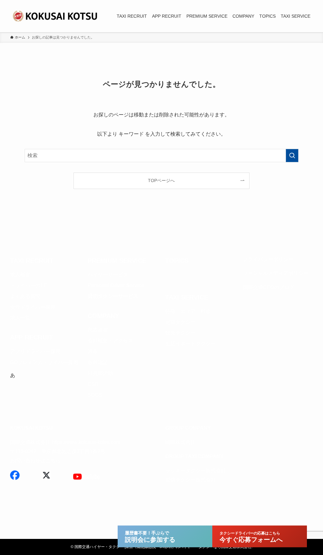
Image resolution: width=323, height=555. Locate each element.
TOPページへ (161, 180)
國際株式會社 (180, 442)
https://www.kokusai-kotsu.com (86, 442)
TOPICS (177, 260)
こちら (53, 460)
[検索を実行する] (292, 155)
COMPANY (103, 315)
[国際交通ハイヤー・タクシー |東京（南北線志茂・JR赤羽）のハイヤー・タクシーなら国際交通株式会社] (56, 16)
